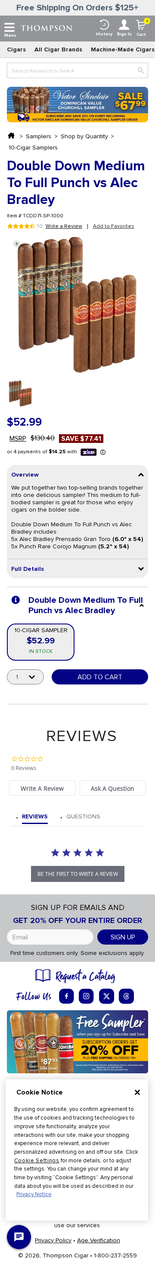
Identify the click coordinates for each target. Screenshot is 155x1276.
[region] (77, 1150)
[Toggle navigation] (9, 27)
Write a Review (64, 226)
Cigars (16, 49)
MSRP (17, 438)
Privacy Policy (53, 1240)
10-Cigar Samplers (33, 147)
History (104, 34)
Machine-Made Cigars (123, 49)
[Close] (137, 1092)
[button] (16, 243)
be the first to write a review (77, 874)
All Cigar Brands (58, 49)
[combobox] (77, 70)
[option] (20, 393)
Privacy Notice (34, 1194)
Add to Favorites (113, 226)
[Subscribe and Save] (77, 1041)
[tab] (42, 788)
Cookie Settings (36, 1160)
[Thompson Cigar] (46, 27)
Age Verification (98, 1240)
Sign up (123, 937)
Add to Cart (100, 677)
